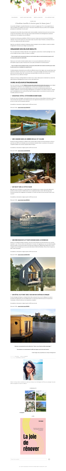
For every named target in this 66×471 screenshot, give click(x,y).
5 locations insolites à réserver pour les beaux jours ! (33, 23)
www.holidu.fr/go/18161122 (24, 200)
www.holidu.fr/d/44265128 (24, 150)
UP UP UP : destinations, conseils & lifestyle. (33, 6)
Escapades (18, 357)
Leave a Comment (24, 356)
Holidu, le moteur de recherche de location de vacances (37, 85)
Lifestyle (23, 357)
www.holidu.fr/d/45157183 (24, 254)
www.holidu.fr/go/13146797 (24, 107)
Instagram (22, 412)
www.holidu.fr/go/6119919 (23, 306)
